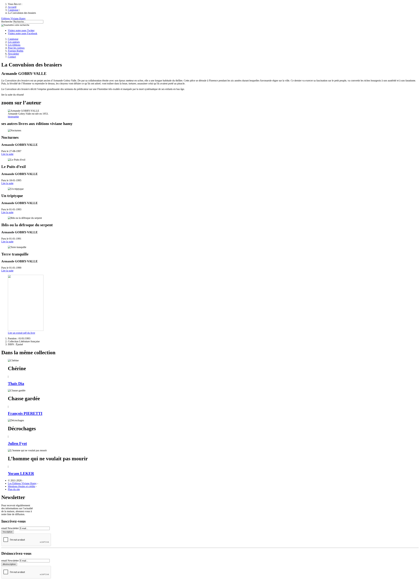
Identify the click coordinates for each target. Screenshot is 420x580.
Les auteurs (14, 42)
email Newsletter (10, 528)
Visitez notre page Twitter (21, 30)
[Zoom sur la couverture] (25, 329)
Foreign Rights (15, 50)
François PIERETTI (25, 413)
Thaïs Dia (16, 383)
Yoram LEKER (21, 473)
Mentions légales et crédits (21, 486)
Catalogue (13, 10)
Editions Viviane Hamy (13, 18)
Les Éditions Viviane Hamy (22, 483)
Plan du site (14, 489)
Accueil (12, 7)
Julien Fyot (17, 443)
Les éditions (14, 45)
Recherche (6, 21)
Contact (12, 56)
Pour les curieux (16, 47)
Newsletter (13, 53)
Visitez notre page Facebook (22, 33)
